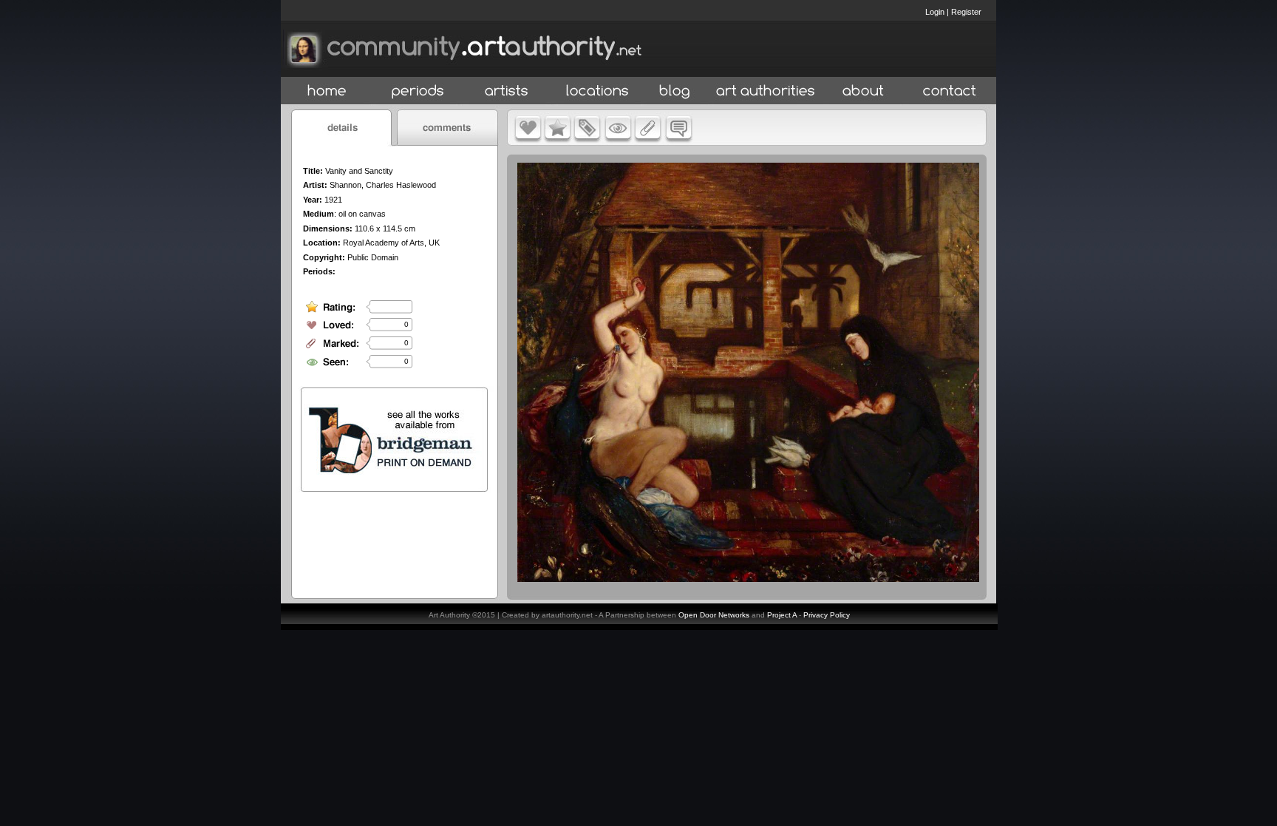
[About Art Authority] (863, 91)
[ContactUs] (949, 91)
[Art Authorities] (765, 91)
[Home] (327, 91)
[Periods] (418, 91)
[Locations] (596, 91)
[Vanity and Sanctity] (748, 578)
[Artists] (507, 91)
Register (966, 11)
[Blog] (674, 91)
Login (934, 11)
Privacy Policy (826, 615)
